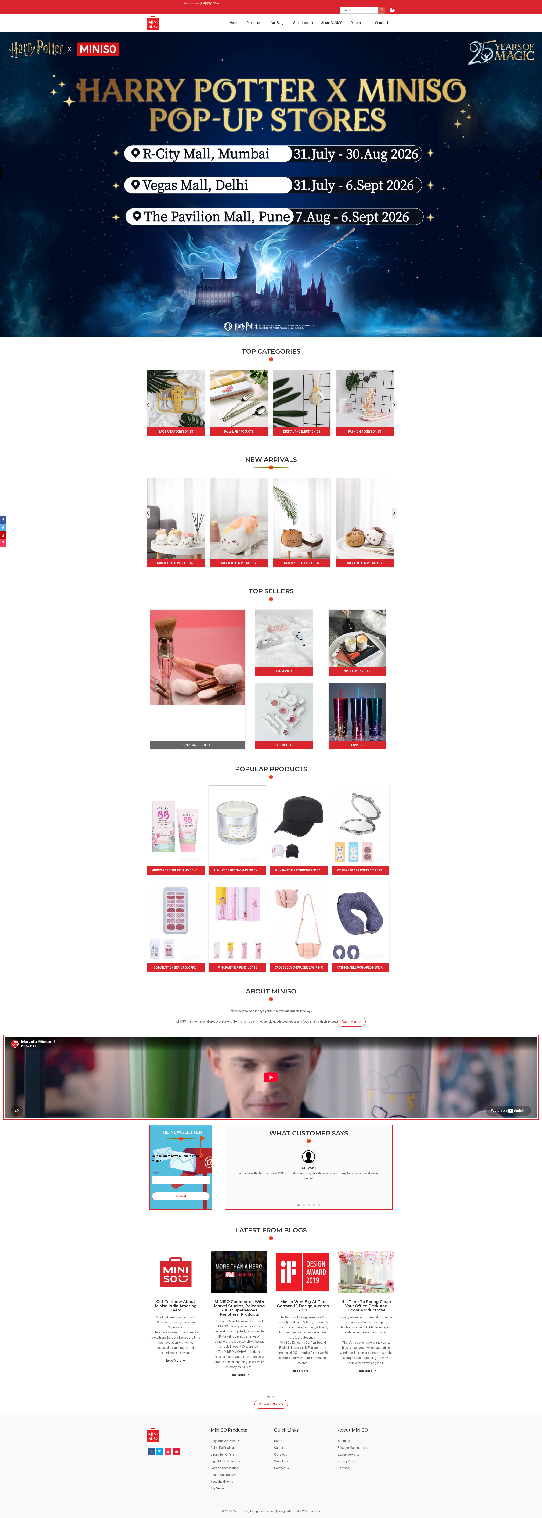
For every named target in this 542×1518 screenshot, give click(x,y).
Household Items (222, 1481)
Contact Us (383, 23)
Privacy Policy (347, 1461)
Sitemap (343, 1468)
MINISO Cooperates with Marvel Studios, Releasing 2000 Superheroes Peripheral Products (239, 1308)
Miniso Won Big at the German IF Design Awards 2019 (303, 1306)
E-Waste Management (353, 1447)
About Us (344, 1441)
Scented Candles (357, 671)
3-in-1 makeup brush (198, 745)
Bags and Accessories (175, 431)
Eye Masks (284, 671)
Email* (156, 1173)
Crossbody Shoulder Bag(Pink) (299, 967)
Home (234, 23)
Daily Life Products (239, 431)
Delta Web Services (307, 1511)
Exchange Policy (348, 1454)
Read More (350, 1021)
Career (278, 1447)
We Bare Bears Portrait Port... (360, 870)
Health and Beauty (223, 1474)
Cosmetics (284, 745)
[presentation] (147, 404)
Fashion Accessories (364, 431)
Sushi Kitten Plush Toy (238, 563)
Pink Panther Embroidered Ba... (299, 870)
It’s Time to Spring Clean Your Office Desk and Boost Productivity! (366, 1306)
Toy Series (218, 1488)
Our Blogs (278, 23)
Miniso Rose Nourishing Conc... (176, 870)
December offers (222, 1454)
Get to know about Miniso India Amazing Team (176, 1306)
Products (253, 23)
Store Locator (303, 23)
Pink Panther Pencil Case (237, 967)
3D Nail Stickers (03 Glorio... (176, 967)
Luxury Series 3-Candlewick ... (237, 870)
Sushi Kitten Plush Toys (175, 563)
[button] (298, 1205)
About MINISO (332, 23)
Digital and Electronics (301, 431)
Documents (358, 23)
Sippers (357, 745)
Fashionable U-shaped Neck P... (360, 967)
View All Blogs (270, 1404)
